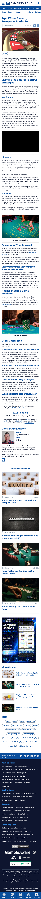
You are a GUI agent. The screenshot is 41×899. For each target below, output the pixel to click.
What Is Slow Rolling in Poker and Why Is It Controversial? (20, 536)
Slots (10, 8)
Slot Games (16, 793)
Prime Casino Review (20, 821)
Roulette (35, 725)
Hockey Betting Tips (13, 734)
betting (6, 421)
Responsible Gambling (24, 834)
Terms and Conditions (8, 834)
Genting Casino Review (9, 814)
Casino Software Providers (22, 810)
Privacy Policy (28, 831)
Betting (26, 8)
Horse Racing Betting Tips (11, 738)
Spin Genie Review (22, 817)
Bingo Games (6, 797)
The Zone (35, 8)
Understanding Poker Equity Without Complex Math (27, 674)
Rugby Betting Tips (28, 729)
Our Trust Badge (7, 841)
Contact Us (18, 831)
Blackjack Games (7, 800)
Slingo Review (22, 814)
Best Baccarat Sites (7, 776)
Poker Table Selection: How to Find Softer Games (27, 685)
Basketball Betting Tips (30, 738)
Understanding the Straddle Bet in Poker (18, 607)
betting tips (19, 421)
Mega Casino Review (8, 817)
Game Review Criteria (22, 838)
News (3, 12)
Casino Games (6, 793)
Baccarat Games (19, 800)
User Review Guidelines (21, 841)
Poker (28, 725)
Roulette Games (27, 797)
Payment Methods (7, 807)
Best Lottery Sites (7, 783)
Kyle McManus (8, 25)
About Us (24, 828)
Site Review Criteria (7, 838)
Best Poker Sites (21, 776)
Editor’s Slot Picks (17, 725)
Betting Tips (5, 786)
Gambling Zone (29, 423)
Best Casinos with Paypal (22, 783)
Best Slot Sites (19, 769)
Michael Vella (8, 497)
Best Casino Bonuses (21, 766)
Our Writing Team (7, 831)
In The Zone (28, 12)
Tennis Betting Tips (32, 742)
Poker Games (16, 797)
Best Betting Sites (31, 769)
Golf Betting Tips (28, 734)
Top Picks (12, 746)
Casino (18, 12)
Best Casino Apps (7, 769)
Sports (10, 12)
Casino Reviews (6, 810)
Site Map (33, 841)
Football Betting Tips (13, 729)
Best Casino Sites (7, 766)
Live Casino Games (28, 793)
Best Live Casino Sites (8, 773)
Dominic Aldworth (9, 532)
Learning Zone (14, 828)
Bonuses (17, 8)
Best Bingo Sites (22, 773)
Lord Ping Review (7, 821)
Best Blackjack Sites (21, 779)
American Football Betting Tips (13, 742)
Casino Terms (29, 807)
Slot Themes (19, 807)
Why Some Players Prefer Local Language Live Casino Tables (27, 697)
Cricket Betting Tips (25, 746)
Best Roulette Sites (7, 779)
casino (28, 419)
